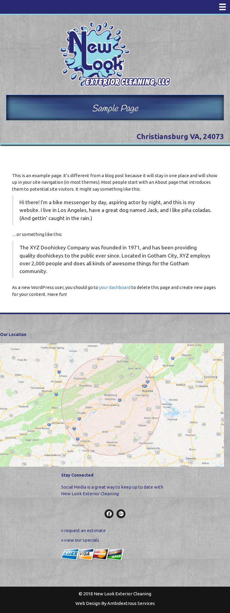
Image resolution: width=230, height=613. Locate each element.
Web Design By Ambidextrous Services (115, 603)
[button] (109, 513)
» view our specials (80, 540)
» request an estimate (83, 530)
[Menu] (222, 7)
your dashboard (115, 287)
